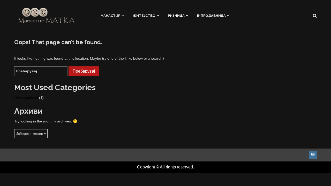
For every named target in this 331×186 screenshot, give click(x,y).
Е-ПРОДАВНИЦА (211, 16)
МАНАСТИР (110, 16)
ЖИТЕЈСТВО (144, 16)
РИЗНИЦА (176, 16)
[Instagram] (313, 155)
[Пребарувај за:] (40, 71)
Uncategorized (26, 98)
